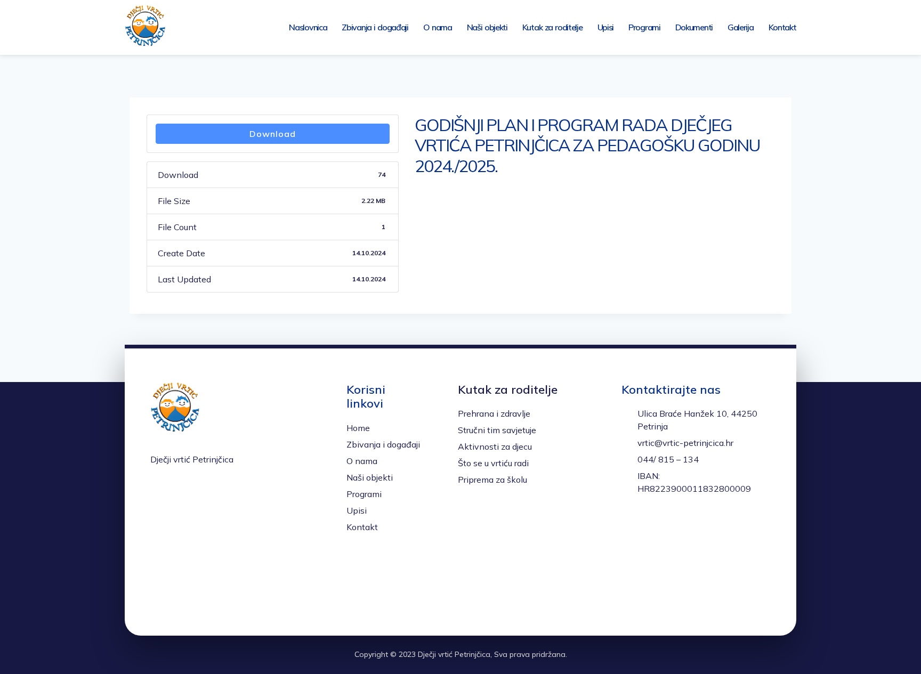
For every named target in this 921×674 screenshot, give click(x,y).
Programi (644, 27)
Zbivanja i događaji (375, 27)
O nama (437, 27)
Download (272, 133)
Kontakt (782, 27)
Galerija (741, 27)
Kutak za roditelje (552, 27)
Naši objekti (487, 27)
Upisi (605, 27)
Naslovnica (308, 27)
